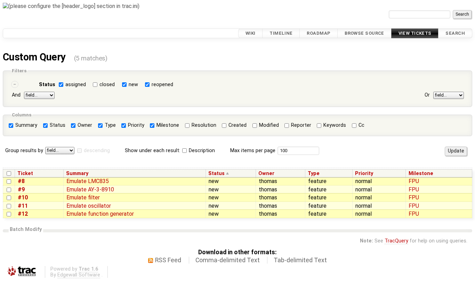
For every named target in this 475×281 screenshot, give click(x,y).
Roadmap (318, 33)
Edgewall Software (78, 275)
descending (97, 151)
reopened (162, 85)
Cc (360, 125)
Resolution (203, 125)
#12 (23, 213)
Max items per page (252, 151)
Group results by (24, 151)
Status (47, 85)
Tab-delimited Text (300, 260)
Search (455, 33)
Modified (268, 125)
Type (109, 125)
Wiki (250, 33)
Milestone (167, 125)
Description (201, 151)
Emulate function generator (100, 213)
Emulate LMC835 (87, 181)
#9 (21, 189)
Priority (135, 125)
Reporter (300, 125)
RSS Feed (168, 260)
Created (237, 125)
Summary (25, 125)
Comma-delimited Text (227, 260)
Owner (84, 125)
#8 (21, 181)
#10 (23, 197)
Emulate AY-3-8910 (90, 189)
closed (107, 85)
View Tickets (415, 33)
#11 (23, 206)
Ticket (25, 173)
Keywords (334, 125)
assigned (75, 85)
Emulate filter (83, 197)
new (133, 85)
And (16, 95)
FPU (414, 181)
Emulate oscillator (88, 206)
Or (427, 95)
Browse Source (364, 33)
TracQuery (396, 241)
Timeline (280, 33)
